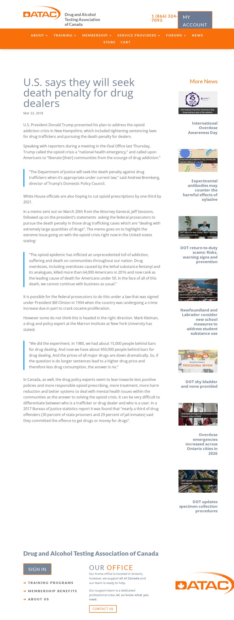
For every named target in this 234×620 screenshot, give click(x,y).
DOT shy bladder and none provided (199, 384)
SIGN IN (37, 569)
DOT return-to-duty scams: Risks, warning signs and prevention (199, 254)
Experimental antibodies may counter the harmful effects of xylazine (200, 190)
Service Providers (137, 35)
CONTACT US (103, 609)
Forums (174, 35)
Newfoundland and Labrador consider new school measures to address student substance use (199, 321)
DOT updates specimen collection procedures (198, 506)
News (197, 35)
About (37, 35)
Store (110, 42)
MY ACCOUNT (195, 20)
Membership (95, 35)
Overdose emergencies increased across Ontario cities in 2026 (202, 444)
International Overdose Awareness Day (203, 127)
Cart (126, 42)
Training (63, 35)
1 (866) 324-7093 (165, 18)
